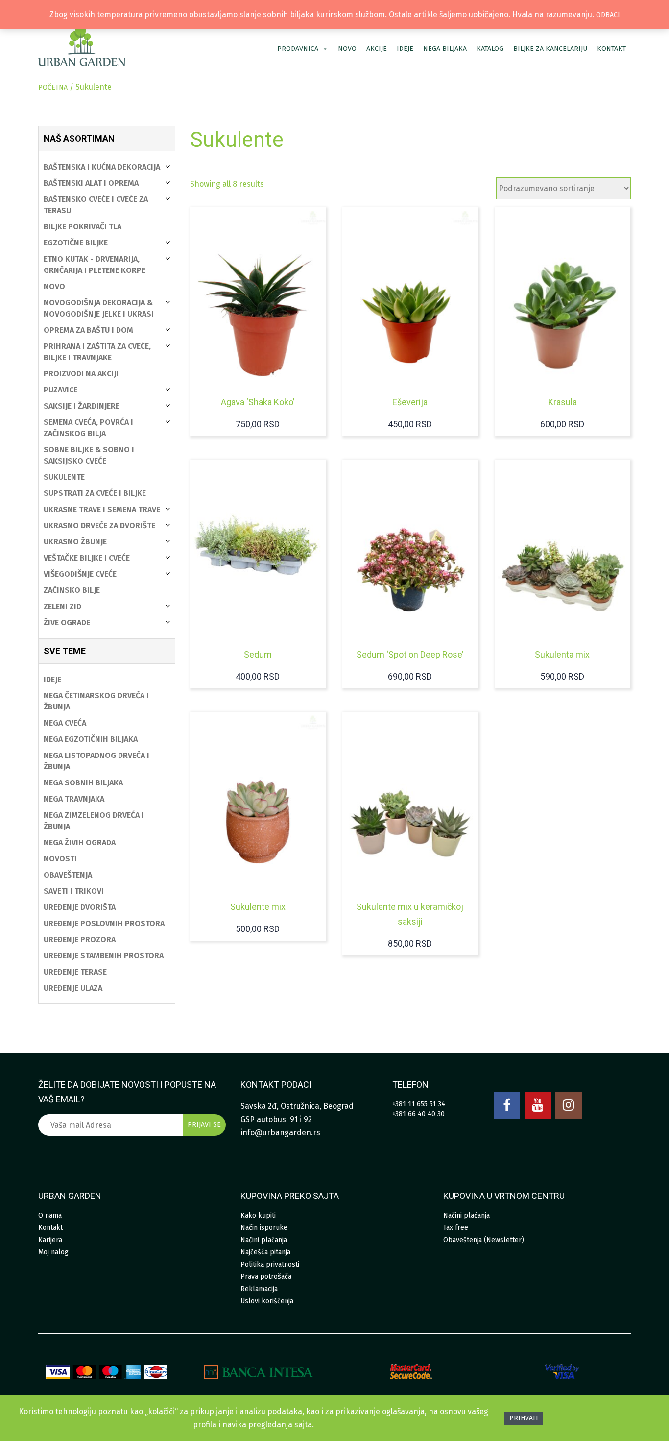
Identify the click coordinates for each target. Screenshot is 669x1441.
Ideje (405, 49)
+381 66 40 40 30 (418, 1114)
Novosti (60, 858)
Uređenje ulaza (73, 988)
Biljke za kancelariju (550, 49)
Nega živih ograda (80, 842)
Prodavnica (297, 49)
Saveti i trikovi (74, 891)
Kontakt (611, 49)
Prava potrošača (265, 1276)
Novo (347, 49)
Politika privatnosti (269, 1264)
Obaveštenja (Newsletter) (483, 1240)
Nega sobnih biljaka (83, 782)
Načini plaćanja (263, 1240)
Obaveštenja (68, 874)
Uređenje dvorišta (80, 907)
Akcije (376, 49)
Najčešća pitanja (265, 1252)
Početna (53, 87)
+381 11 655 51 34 (418, 1104)
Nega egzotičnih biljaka (91, 739)
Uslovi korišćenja (266, 1301)
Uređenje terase (75, 972)
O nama (50, 1215)
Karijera (50, 1240)
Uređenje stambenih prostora (104, 955)
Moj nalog (53, 1252)
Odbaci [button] (608, 15)
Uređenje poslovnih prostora (104, 923)
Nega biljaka (445, 49)
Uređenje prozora (80, 939)
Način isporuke (263, 1227)
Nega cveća (65, 723)
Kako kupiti (258, 1215)
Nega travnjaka (74, 799)
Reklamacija (259, 1289)
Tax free (455, 1227)
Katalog (490, 49)
